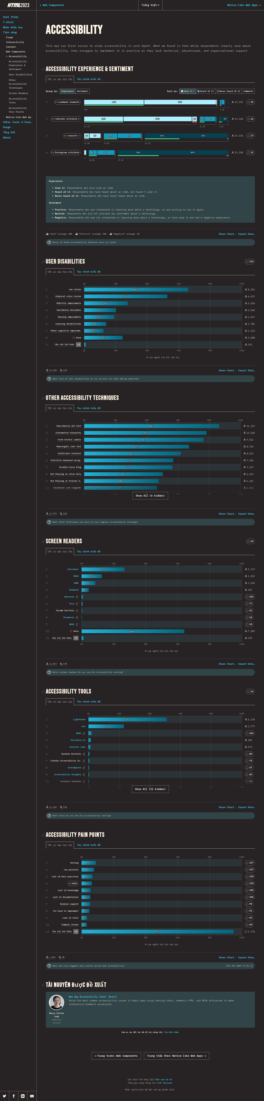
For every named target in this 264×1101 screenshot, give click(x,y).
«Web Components (116, 1055)
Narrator (69, 596)
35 (252, 103)
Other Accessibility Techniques (18, 84)
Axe (83, 726)
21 (252, 153)
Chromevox (68, 617)
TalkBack (74, 590)
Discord (167, 1083)
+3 (76, 931)
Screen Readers (18, 93)
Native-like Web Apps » (176, 1055)
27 (252, 136)
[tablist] (60, 79)
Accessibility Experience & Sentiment (18, 65)
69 (252, 542)
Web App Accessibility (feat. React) (93, 996)
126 (251, 262)
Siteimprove (74, 767)
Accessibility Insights (67, 774)
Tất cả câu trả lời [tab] (60, 79)
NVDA (76, 576)
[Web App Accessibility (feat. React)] (56, 1002)
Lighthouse (79, 719)
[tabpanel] (150, 162)
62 (252, 119)
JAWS (76, 583)
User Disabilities (20, 74)
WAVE (71, 624)
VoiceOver (73, 569)
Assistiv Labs (77, 747)
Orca (71, 603)
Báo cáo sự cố (164, 1079)
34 (252, 692)
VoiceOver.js (78, 740)
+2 (78, 344)
